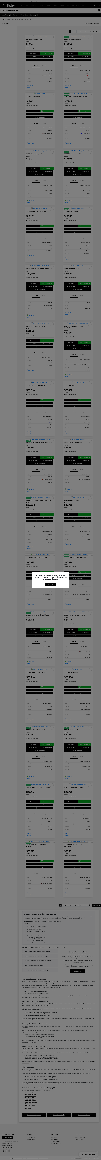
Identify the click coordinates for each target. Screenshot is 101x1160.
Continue (50, 584)
